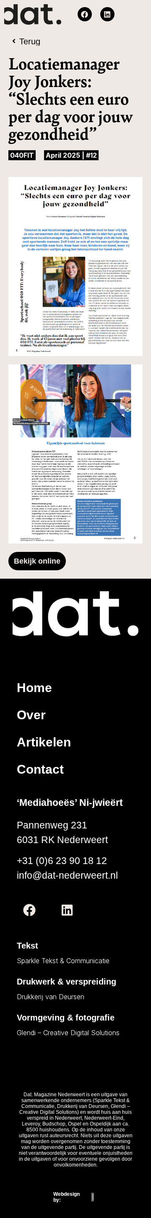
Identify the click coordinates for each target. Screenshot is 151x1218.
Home (34, 688)
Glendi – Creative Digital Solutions (68, 1032)
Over (31, 715)
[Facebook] (85, 14)
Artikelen (44, 742)
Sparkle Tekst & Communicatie (63, 960)
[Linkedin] (107, 14)
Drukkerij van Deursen (50, 996)
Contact (40, 769)
